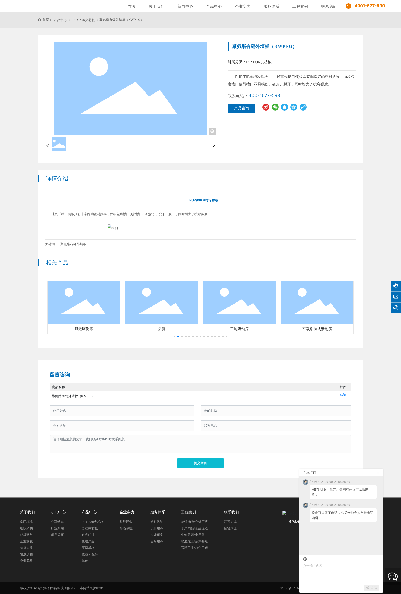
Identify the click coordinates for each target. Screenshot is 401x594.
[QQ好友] (284, 107)
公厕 (161, 329)
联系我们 (329, 6)
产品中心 (214, 6)
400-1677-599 (264, 95)
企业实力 (243, 6)
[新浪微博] (265, 107)
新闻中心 (185, 6)
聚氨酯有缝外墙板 (73, 244)
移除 (343, 395)
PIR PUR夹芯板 (84, 20)
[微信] (275, 107)
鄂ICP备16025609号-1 (297, 588)
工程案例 (300, 6)
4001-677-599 (370, 5)
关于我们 (157, 6)
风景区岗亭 (84, 329)
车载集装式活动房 (317, 329)
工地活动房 (239, 329)
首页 (132, 6)
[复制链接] (303, 107)
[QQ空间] (293, 107)
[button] (174, 336)
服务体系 (271, 6)
